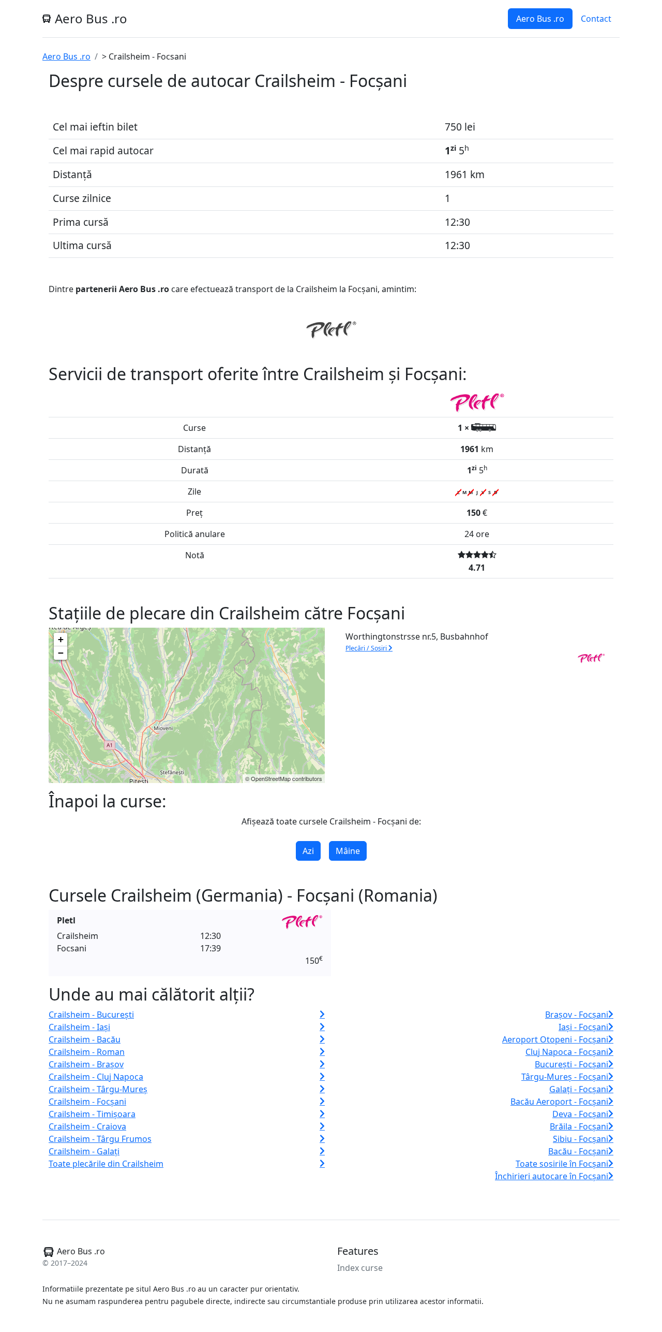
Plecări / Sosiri (366, 648)
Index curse (360, 1267)
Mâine (348, 851)
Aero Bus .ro (540, 18)
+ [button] (61, 639)
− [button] (61, 652)
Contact (596, 18)
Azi (308, 851)
